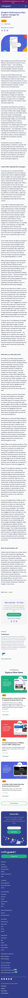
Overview (3, 864)
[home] (7, 6)
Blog (2, 940)
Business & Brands (5, 915)
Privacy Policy (4, 990)
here (10, 592)
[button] (25, 6)
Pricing (2, 929)
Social (2, 876)
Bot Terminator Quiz (5, 965)
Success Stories (4, 947)
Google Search (4, 866)
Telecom (3, 903)
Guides (2, 942)
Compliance (3, 986)
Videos (2, 949)
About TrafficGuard (5, 883)
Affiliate (2, 871)
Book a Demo (4, 924)
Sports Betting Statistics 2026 (7, 972)
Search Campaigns (5, 956)
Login (2, 926)
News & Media (4, 945)
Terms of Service (4, 993)
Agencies (3, 912)
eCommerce (3, 894)
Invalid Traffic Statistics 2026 (7, 970)
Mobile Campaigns (5, 958)
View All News (14, 803)
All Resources (4, 937)
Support (2, 931)
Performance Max (5, 869)
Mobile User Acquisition (6, 874)
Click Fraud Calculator (6, 967)
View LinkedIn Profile (6, 658)
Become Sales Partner (5, 885)
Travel (2, 906)
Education (3, 896)
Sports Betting (4, 901)
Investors (3, 988)
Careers (2, 887)
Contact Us (14, 856)
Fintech (2, 899)
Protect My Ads (4, 921)
